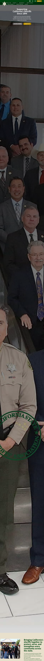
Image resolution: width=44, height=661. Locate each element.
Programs (14, 2)
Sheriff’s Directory (19, 4)
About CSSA (9, 2)
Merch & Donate (30, 2)
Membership (21, 2)
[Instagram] (35, 1)
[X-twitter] (32, 1)
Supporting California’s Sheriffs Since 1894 (22, 11)
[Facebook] (29, 1)
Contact (26, 4)
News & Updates (11, 4)
